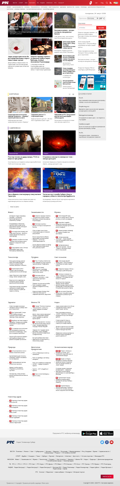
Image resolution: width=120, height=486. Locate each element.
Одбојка (44, 456)
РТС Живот (58, 464)
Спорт (21, 3)
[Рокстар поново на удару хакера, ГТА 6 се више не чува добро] (24, 142)
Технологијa (35, 7)
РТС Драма (49, 464)
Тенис (38, 456)
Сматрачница (49, 453)
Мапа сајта (107, 476)
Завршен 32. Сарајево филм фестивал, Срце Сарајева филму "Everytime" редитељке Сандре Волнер (41, 332)
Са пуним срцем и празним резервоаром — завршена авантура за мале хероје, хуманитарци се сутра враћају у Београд (65, 371)
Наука (77, 7)
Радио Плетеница (68, 467)
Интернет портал (79, 472)
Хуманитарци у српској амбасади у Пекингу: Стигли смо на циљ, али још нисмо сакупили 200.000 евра (65, 388)
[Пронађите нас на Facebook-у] (107, 442)
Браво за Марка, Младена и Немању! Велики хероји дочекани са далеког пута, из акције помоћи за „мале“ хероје (64, 362)
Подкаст (58, 453)
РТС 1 (14, 464)
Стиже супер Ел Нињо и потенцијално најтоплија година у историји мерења (63, 321)
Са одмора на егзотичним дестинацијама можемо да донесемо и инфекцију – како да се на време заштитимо (18, 331)
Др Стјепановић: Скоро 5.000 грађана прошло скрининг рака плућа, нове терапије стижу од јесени (17, 315)
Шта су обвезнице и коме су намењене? (41, 353)
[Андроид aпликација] (92, 82)
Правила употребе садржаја (32, 483)
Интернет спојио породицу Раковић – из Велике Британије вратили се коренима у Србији (17, 218)
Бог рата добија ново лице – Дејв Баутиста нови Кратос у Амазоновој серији (41, 339)
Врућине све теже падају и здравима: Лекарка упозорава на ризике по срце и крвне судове (18, 323)
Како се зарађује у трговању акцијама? (41, 358)
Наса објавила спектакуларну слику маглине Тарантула (24, 195)
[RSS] (110, 3)
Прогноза (82, 18)
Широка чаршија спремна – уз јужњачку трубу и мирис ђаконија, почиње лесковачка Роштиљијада (41, 59)
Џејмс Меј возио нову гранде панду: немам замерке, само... (18, 276)
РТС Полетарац (106, 464)
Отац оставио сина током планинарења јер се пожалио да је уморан (41, 232)
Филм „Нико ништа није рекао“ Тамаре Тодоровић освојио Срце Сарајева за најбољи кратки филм (42, 316)
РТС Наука (40, 464)
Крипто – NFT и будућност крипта (40, 369)
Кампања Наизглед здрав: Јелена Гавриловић (18, 421)
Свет (31, 451)
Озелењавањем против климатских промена (17, 363)
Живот (9, 7)
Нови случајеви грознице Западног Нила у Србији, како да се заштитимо (69, 70)
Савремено (15, 128)
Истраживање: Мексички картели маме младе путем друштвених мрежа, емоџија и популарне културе (18, 226)
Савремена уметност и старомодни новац (38, 115)
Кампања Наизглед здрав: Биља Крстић (18, 401)
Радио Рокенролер (82, 467)
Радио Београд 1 (19, 467)
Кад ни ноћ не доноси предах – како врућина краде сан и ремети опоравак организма (18, 338)
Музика (27, 7)
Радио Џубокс (94, 467)
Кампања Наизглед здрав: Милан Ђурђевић (18, 416)
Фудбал (24, 456)
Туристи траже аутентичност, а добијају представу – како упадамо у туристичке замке (41, 270)
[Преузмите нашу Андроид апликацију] (89, 433)
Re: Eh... (81, 133)
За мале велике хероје (34, 9)
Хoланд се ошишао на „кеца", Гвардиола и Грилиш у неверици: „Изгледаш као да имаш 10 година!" (64, 276)
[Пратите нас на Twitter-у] (102, 442)
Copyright (18, 483)
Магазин (32, 3)
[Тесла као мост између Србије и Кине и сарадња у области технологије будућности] (59, 180)
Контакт (42, 472)
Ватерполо (59, 456)
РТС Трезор (86, 464)
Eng (102, 3)
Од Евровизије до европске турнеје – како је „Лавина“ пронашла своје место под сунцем (63, 247)
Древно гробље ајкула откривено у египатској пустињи (16, 369)
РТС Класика (68, 464)
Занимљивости (17, 7)
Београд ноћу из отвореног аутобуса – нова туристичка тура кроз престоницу (40, 278)
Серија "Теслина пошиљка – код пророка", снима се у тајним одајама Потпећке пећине (42, 308)
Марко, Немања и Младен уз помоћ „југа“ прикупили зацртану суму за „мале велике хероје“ (64, 353)
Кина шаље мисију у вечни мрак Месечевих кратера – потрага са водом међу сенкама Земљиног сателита (17, 263)
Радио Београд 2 (32, 467)
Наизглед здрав (48, 9)
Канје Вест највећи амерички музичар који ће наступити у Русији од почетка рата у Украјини (65, 225)
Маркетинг (49, 472)
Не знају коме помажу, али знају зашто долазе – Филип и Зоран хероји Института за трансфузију (18, 234)
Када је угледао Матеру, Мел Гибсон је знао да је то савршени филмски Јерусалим (42, 293)
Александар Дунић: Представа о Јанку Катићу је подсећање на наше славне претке (64, 263)
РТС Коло (77, 464)
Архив (65, 469)
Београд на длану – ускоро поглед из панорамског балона (64, 32)
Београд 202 (57, 467)
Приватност (10, 483)
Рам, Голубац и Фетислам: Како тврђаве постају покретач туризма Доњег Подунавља (42, 262)
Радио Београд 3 (45, 467)
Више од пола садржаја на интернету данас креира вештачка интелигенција (17, 281)
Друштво (56, 451)
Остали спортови (87, 456)
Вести (15, 3)
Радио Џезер (57, 469)
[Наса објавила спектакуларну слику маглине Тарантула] (24, 180)
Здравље (63, 7)
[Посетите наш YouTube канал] (111, 442)
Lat (96, 3)
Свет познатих (54, 7)
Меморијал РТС (99, 456)
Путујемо (44, 7)
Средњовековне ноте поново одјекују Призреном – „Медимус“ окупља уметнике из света (18, 116)
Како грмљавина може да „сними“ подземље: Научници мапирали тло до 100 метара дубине (65, 315)
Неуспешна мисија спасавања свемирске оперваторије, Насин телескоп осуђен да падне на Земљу (18, 289)
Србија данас (39, 451)
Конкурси (69, 472)
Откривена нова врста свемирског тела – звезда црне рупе (58, 158)
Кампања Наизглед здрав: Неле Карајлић (18, 406)
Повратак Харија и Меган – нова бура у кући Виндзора (28, 28)
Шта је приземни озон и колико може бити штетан (69, 82)
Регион (26, 451)
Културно (10, 9)
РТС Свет (32, 464)
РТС (55, 3)
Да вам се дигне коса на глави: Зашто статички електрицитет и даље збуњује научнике (65, 328)
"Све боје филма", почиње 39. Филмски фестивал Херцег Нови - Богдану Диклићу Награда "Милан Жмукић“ (42, 324)
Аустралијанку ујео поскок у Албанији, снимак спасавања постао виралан (69, 58)
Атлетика (68, 456)
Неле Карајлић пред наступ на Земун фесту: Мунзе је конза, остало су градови (65, 217)
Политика (19, 451)
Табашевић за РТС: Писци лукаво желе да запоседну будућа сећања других (64, 116)
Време (95, 451)
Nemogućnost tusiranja (86, 115)
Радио (42, 3)
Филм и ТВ (70, 7)
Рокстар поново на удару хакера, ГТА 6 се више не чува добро (23, 158)
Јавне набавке (59, 472)
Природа (84, 7)
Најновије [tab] (81, 23)
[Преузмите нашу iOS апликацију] (106, 433)
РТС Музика (95, 464)
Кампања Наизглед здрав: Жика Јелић (18, 411)
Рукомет (51, 456)
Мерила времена (74, 451)
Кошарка (31, 456)
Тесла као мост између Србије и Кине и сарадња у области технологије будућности (59, 195)
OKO (26, 3)
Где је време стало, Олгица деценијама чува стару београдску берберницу (18, 249)
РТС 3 (25, 464)
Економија (64, 451)
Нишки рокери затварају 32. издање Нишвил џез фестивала (64, 232)
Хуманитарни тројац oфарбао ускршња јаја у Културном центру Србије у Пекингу (64, 380)
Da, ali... (81, 98)
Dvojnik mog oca (84, 106)
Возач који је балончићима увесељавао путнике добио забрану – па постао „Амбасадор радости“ (41, 239)
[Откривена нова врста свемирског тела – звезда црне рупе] (59, 142)
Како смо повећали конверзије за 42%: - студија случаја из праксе (42, 364)
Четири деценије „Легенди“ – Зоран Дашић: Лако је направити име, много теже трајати (64, 239)
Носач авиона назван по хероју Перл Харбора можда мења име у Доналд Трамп (42, 246)
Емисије (49, 3)
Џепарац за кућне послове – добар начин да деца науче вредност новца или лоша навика (18, 242)
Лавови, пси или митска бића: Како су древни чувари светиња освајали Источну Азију (41, 286)
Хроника (48, 451)
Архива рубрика (19, 9)
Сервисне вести (104, 451)
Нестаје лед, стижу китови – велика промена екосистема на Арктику (18, 375)
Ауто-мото (76, 456)
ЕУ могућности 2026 (69, 453)
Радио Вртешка (106, 467)
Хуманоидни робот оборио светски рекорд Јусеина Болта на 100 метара (18, 270)
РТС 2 (19, 464)
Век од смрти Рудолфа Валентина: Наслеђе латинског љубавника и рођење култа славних (65, 294)
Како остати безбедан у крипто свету (41, 374)
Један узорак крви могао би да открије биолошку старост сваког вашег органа (19, 58)
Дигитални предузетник (96, 7)
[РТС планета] (90, 3)
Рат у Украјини (86, 451)
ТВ (37, 3)
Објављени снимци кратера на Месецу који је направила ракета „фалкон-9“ (65, 334)
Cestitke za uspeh (84, 124)
